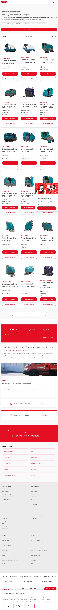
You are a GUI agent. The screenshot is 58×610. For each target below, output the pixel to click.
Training (33, 475)
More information (10, 74)
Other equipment (5, 501)
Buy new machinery (6, 545)
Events (6, 469)
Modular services (41, 23)
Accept (7, 606)
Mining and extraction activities (38, 547)
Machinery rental (8, 451)
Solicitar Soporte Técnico (36, 516)
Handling (4, 521)
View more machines (29, 313)
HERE (44, 599)
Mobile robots (34, 457)
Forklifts (32, 494)
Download (45, 403)
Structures (7, 463)
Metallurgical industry (35, 540)
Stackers (32, 499)
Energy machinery (6, 499)
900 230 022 (6, 589)
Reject (30, 606)
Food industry (34, 560)
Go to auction (46, 208)
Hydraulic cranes (6, 23)
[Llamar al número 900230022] (50, 2)
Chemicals (33, 553)
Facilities (32, 563)
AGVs (3, 547)
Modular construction (6, 550)
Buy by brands (34, 504)
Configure (19, 606)
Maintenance (34, 469)
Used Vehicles (5, 528)
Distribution (7, 457)
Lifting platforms (5, 491)
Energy (32, 451)
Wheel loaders (17, 23)
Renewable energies (35, 555)
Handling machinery (6, 494)
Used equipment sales (10, 475)
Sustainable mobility (36, 463)
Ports (32, 545)
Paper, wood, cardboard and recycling (39, 550)
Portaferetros (34, 501)
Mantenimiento (34, 518)
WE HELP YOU (50, 588)
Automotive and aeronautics (37, 542)
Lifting (3, 516)
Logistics (33, 558)
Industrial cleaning (29, 23)
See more (44, 415)
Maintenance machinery (7, 496)
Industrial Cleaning (35, 496)
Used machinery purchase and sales (10, 560)
